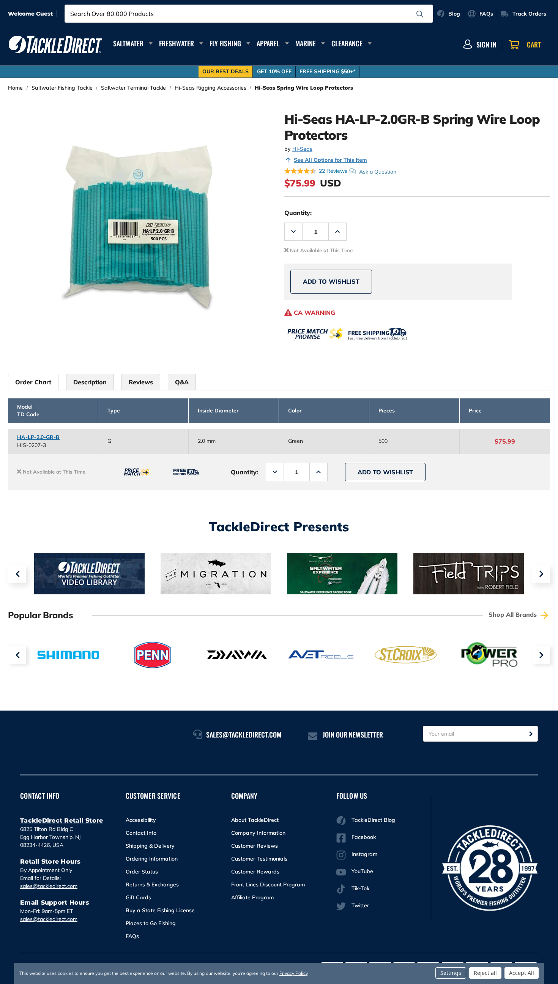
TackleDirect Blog (373, 820)
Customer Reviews (254, 845)
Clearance (347, 43)
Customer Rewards (255, 871)
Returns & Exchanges (152, 884)
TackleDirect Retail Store (61, 820)
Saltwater (128, 43)
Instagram (364, 854)
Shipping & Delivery (150, 845)
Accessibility (141, 820)
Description (90, 382)
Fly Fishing (225, 43)
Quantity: (298, 212)
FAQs (132, 936)
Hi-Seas (302, 148)
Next (541, 574)
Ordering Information (152, 858)
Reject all (485, 972)
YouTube (362, 871)
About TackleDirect (255, 820)
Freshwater (176, 43)
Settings (450, 972)
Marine (305, 43)
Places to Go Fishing (151, 923)
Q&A (182, 382)
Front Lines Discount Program (268, 884)
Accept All (521, 972)
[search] (420, 14)
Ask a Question (377, 171)
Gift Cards (138, 897)
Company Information (258, 832)
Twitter (360, 905)
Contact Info (141, 832)
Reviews (141, 382)
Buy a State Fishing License (160, 910)
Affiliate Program (252, 897)
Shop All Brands (514, 614)
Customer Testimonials (259, 858)
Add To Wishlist (331, 281)
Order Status (142, 871)
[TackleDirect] (55, 44)
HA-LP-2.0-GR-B (38, 437)
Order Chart (33, 382)
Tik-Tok (360, 888)
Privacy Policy (293, 973)
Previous (17, 574)
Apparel (268, 43)
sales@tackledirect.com (48, 886)
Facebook (364, 837)
